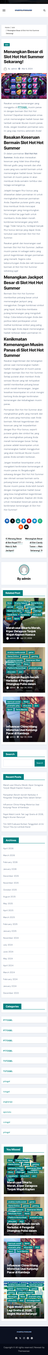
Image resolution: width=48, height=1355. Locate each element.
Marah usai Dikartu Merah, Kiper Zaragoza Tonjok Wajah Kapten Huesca (23, 631)
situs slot (37, 615)
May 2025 (8, 903)
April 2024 (8, 965)
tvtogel (6, 1091)
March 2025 (9, 917)
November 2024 (11, 938)
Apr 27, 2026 (26, 638)
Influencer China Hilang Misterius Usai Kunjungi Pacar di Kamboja (21, 730)
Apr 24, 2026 (26, 687)
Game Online (36, 603)
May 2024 (8, 958)
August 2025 (9, 896)
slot (6, 45)
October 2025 (10, 889)
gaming (20, 607)
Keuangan (12, 1296)
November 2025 (11, 883)
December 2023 (11, 993)
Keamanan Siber (14, 611)
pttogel (6, 1081)
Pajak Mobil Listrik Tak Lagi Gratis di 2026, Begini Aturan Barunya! (23, 816)
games (10, 607)
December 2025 (11, 876)
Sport (16, 618)
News (27, 611)
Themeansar (24, 1351)
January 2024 (10, 986)
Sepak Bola (12, 615)
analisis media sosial (16, 652)
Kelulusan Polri (13, 664)
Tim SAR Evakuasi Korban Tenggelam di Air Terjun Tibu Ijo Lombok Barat (23, 825)
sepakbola (24, 615)
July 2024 (8, 944)
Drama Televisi (21, 603)
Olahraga (37, 611)
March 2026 (9, 855)
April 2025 (8, 910)
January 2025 (10, 931)
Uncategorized (33, 1300)
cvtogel (6, 1122)
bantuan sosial (13, 702)
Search (10, 754)
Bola (9, 603)
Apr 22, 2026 (26, 737)
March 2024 (9, 972)
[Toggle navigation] (4, 10)
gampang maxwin (34, 607)
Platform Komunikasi (16, 668)
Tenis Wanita (21, 709)
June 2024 (8, 951)
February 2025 (10, 924)
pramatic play (35, 668)
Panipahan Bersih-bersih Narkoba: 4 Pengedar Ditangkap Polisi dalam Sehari (22, 682)
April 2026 (8, 848)
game (31, 652)
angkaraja (7, 1101)
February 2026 (10, 862)
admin (14, 68)
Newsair (38, 1347)
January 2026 (10, 869)
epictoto (7, 1112)
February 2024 (10, 979)
